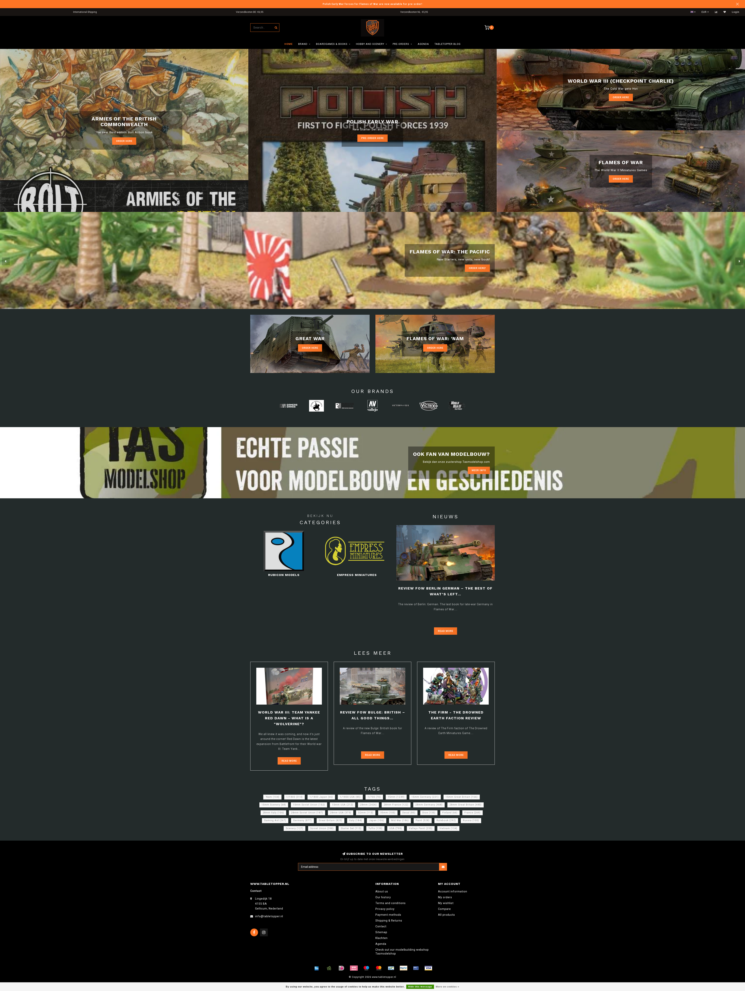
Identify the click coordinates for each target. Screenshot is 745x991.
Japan (376, 820)
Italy (355, 820)
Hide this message (420, 986)
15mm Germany (425, 797)
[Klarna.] (354, 968)
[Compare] (716, 12)
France (472, 812)
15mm (396, 797)
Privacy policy (385, 908)
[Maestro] (366, 968)
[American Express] (316, 968)
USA (395, 828)
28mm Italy (273, 812)
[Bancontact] (391, 968)
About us (381, 891)
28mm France (396, 804)
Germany (302, 820)
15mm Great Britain (462, 797)
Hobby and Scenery (370, 43)
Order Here (621, 97)
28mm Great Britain (466, 804)
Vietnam (448, 828)
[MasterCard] (379, 968)
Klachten (381, 938)
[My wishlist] (724, 12)
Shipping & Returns (388, 920)
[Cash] (329, 968)
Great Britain (330, 820)
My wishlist (446, 903)
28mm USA (340, 812)
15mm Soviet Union (309, 804)
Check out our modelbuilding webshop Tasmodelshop (402, 951)
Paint (423, 820)
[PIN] (416, 968)
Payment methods (388, 914)
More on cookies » (447, 986)
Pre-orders (401, 43)
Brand (303, 43)
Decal (408, 812)
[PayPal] (403, 968)
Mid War (400, 820)
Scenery (294, 828)
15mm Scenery (274, 804)
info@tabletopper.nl (269, 916)
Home (288, 43)
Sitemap (381, 932)
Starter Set (351, 828)
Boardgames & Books (331, 43)
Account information (452, 891)
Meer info (479, 470)
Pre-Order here (372, 138)
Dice (428, 812)
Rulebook (446, 820)
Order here (124, 141)
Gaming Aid (275, 820)
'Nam (272, 797)
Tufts (375, 828)
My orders (445, 897)
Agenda (423, 43)
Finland (449, 812)
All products (446, 914)
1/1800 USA (350, 797)
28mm (368, 804)
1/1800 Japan (321, 797)
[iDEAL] (341, 968)
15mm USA (342, 804)
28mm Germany (429, 804)
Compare (444, 908)
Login (735, 12)
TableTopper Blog (448, 43)
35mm (387, 812)
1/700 (374, 797)
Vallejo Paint (420, 828)
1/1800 (294, 797)
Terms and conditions (390, 903)
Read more (445, 630)
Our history (383, 897)
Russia (471, 820)
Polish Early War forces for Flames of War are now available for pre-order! (372, 4)
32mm (365, 812)
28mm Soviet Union (307, 812)
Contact (380, 926)
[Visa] (428, 968)
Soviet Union (322, 828)
